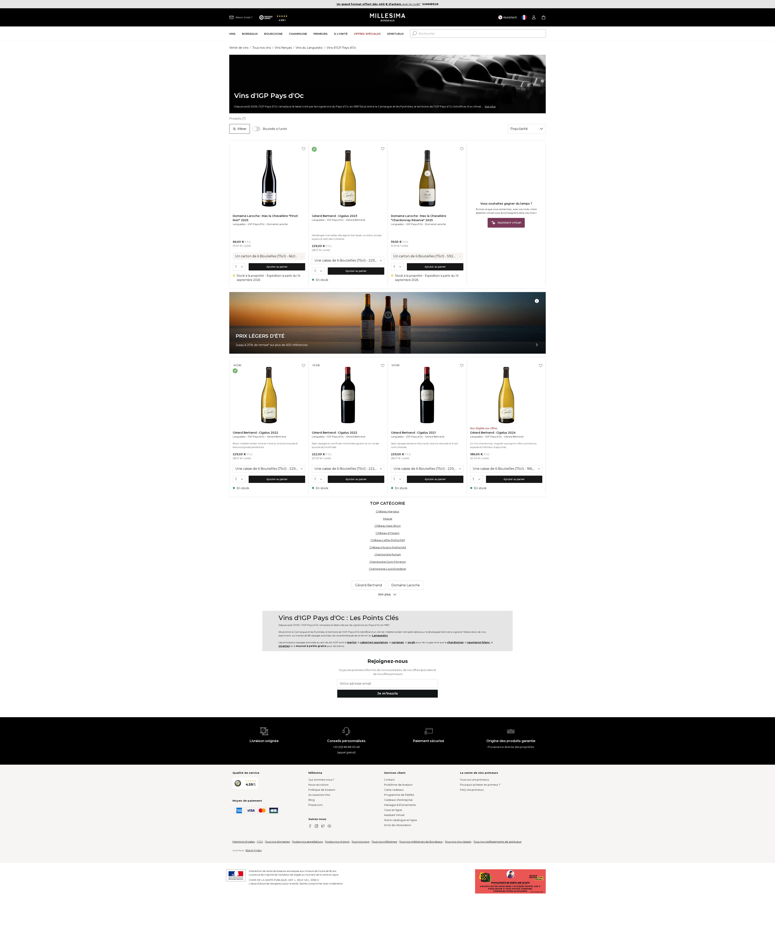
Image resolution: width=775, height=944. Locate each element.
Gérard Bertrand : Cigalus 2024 (493, 432)
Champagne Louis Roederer (387, 568)
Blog (311, 799)
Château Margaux (387, 511)
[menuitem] (232, 33)
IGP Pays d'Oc (256, 224)
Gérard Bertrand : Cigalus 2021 (413, 432)
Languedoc (239, 224)
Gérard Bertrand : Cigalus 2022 (255, 432)
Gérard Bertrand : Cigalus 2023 (334, 216)
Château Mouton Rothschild (387, 547)
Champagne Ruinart (387, 554)
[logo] (387, 17)
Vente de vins (238, 47)
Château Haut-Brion (387, 525)
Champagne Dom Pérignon (387, 561)
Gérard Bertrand (355, 219)
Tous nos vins (261, 47)
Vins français (283, 47)
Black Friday (254, 850)
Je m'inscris (387, 693)
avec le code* (378, 4)
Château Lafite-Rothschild (388, 540)
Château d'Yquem (387, 533)
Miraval (387, 518)
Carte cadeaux (394, 789)
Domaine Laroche (277, 224)
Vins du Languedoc (309, 47)
